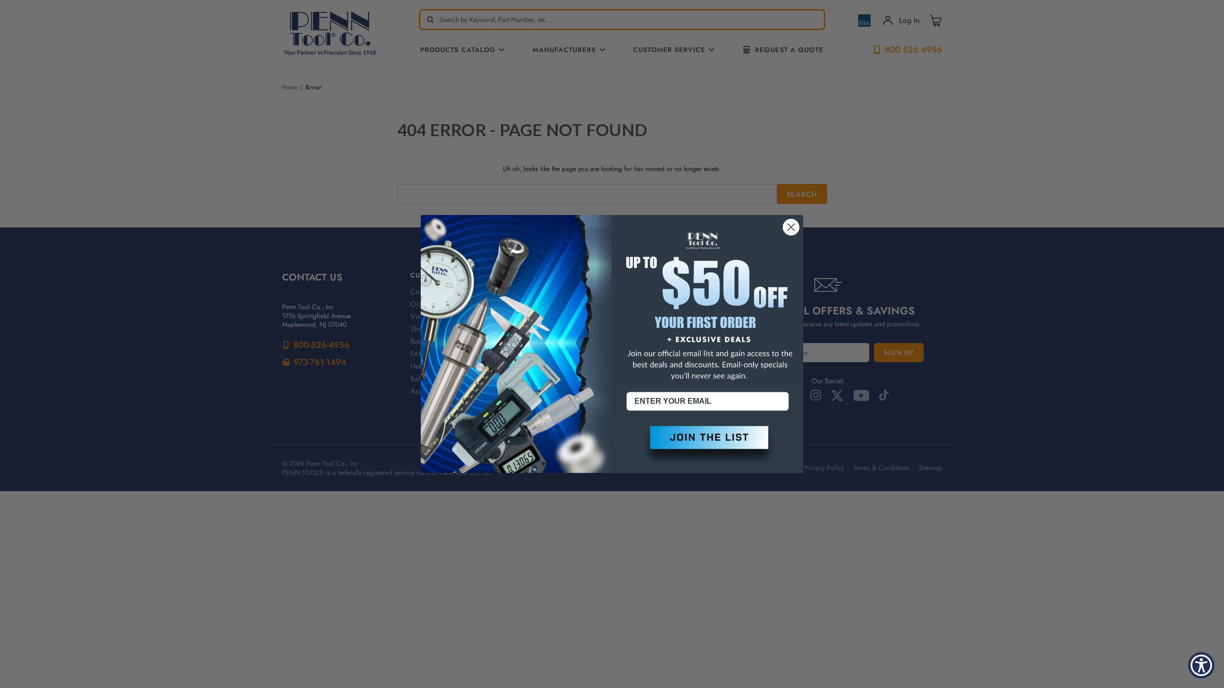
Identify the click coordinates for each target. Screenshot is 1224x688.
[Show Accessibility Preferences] (1201, 665)
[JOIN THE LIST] (707, 445)
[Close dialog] (791, 227)
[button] (707, 445)
